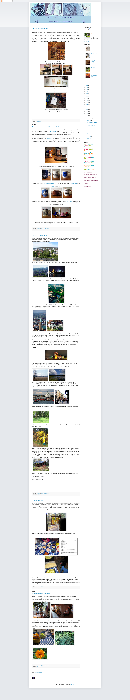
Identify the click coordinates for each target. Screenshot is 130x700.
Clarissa (93, 34)
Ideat (88, 152)
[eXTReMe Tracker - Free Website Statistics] (33, 679)
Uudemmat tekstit (35, 670)
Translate (93, 29)
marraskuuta (89, 118)
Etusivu (56, 670)
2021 (87, 91)
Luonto (93, 144)
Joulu (85, 166)
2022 (87, 89)
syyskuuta (89, 133)
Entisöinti (92, 157)
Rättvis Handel (49, 138)
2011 (87, 109)
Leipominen (39, 588)
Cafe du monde (69, 201)
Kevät (90, 145)
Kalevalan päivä (94, 46)
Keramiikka (39, 666)
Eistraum (75, 183)
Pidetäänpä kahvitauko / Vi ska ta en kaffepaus (47, 127)
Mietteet (86, 169)
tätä (41, 130)
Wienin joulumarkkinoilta (49, 183)
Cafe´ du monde (69, 202)
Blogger (72, 684)
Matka (89, 162)
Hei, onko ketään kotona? (40, 235)
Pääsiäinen (86, 156)
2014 (87, 104)
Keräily (38, 229)
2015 (87, 102)
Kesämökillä (91, 153)
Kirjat (85, 150)
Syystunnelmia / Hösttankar (41, 593)
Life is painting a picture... (40, 28)
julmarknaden (48, 184)
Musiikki (92, 161)
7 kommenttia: (46, 586)
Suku (88, 166)
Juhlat (85, 152)
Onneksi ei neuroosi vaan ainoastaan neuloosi (93, 62)
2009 (87, 113)
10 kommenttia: (47, 493)
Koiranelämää (87, 167)
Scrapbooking (87, 146)
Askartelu (86, 165)
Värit (92, 154)
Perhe (93, 156)
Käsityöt (85, 153)
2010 (87, 111)
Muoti (90, 154)
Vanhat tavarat (87, 161)
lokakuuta (89, 120)
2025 (87, 84)
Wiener (71, 183)
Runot (89, 158)
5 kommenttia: (46, 665)
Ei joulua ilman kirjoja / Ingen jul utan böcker (94, 75)
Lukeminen (91, 149)
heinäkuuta (89, 136)
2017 (87, 98)
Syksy (90, 160)
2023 (87, 87)
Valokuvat (86, 158)
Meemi (85, 162)
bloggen (38, 137)
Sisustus (89, 169)
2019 (87, 95)
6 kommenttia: (46, 120)
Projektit (85, 144)
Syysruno (93, 67)
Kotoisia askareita (38, 500)
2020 (87, 93)
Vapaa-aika (39, 121)
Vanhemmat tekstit (76, 670)
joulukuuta (89, 117)
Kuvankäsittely (90, 150)
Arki (88, 153)
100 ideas (86, 145)
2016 (87, 100)
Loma (88, 157)
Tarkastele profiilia (87, 41)
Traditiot (92, 148)
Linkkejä (89, 164)
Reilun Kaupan (53, 131)
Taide (92, 164)
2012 (87, 108)
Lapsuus (91, 152)
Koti (90, 157)
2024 (87, 85)
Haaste (90, 156)
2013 (87, 106)
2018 (87, 96)
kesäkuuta (89, 138)
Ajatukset (92, 162)
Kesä (85, 157)
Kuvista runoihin (94, 53)
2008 (87, 115)
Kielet (92, 169)
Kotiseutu (38, 494)
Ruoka (42, 588)
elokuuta (88, 135)
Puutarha (90, 144)
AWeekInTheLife (87, 148)
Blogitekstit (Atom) (38, 672)
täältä (74, 577)
